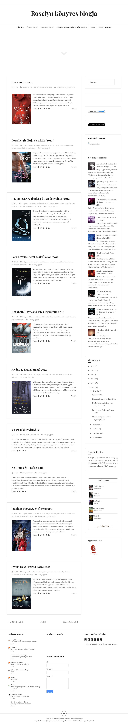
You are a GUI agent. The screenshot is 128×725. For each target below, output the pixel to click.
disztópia (91, 457)
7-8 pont (25, 317)
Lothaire (96, 493)
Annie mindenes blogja (19, 655)
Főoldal (20, 27)
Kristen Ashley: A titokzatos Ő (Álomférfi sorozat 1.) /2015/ (106, 202)
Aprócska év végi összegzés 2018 (21, 657)
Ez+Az (93, 27)
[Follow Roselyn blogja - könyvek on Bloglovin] (96, 111)
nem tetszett (50, 262)
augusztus (96, 437)
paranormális (61, 513)
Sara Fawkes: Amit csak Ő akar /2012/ (36, 257)
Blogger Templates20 (88, 721)
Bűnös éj (96, 516)
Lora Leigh (69, 145)
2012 (93, 387)
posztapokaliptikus (112, 463)
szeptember (97, 433)
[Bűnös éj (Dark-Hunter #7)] (91, 517)
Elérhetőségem (105, 27)
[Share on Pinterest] (46, 108)
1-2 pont (25, 262)
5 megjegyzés (43, 473)
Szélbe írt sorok (98, 508)
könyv (24, 87)
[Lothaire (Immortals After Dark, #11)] (91, 495)
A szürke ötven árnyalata (37, 203)
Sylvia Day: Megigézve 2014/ (106, 181)
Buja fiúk (32, 145)
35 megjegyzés (52, 206)
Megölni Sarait (98, 486)
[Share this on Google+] (43, 108)
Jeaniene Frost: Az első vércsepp (32, 508)
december (96, 391)
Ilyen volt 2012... (22, 82)
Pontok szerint (47, 27)
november (96, 424)
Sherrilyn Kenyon (97, 518)
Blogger (114, 644)
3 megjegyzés (46, 148)
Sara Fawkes (68, 262)
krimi (116, 460)
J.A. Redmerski (97, 488)
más (34, 87)
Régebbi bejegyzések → (71, 622)
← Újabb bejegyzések (15, 622)
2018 (93, 366)
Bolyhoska (14, 679)
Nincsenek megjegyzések (66, 87)
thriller (14, 319)
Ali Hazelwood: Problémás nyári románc (23, 642)
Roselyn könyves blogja (64, 13)
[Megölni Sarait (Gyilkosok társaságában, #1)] (91, 487)
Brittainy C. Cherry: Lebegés (20, 664)
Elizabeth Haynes (35, 317)
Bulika (13, 685)
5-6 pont (25, 145)
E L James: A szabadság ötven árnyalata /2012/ (41, 198)
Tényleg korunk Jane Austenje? (20, 704)
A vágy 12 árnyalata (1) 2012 (29, 369)
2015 (93, 374)
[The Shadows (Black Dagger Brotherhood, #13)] (91, 502)
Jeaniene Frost (40, 513)
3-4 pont (25, 203)
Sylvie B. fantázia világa (19, 670)
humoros (91, 460)
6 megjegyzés (49, 434)
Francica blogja (16, 694)
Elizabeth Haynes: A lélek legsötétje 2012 (38, 312)
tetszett (72, 317)
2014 (93, 379)
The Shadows (97, 501)
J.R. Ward (96, 503)
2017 (93, 370)
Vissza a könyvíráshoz (26, 429)
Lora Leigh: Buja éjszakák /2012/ (33, 140)
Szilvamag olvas (17, 662)
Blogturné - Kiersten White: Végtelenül (23, 649)
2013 (93, 383)
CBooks (13, 647)
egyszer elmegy (42, 145)
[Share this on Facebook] (39, 108)
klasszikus (99, 460)
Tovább (73, 108)
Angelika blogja (16, 640)
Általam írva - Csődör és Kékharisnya (72, 27)
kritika (30, 87)
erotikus (51, 145)
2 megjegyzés (43, 574)
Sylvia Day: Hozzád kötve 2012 (31, 567)
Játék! (12, 672)
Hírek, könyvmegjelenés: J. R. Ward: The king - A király (25, 688)
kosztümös (108, 460)
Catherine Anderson (98, 510)
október (96, 429)
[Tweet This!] (41, 108)
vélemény (48, 87)
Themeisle (43, 721)
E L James (50, 203)
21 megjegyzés (37, 264)
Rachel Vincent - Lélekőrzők (20, 696)
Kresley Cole (97, 495)
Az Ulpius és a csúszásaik (28, 468)
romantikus (16, 148)
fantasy (113, 458)
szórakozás (40, 87)
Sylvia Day (66, 572)
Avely (13, 677)
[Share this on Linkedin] (49, 108)
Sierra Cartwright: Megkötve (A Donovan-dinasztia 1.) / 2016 (106, 312)
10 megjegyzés (34, 319)
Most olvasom (103, 480)
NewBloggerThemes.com (65, 721)
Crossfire (32, 572)
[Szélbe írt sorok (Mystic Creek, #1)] (91, 510)
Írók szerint (32, 27)
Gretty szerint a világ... (19, 702)
